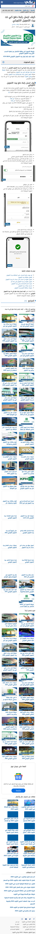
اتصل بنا (17, 924)
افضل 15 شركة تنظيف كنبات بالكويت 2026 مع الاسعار (19, 880)
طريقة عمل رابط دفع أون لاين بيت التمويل (18, 71)
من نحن (17, 922)
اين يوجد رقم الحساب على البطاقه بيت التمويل (19, 275)
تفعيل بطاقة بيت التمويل (25, 277)
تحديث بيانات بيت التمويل (25, 286)
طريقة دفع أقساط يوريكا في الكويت (24, 894)
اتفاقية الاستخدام (14, 929)
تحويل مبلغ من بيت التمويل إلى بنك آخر (21, 281)
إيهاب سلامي (15, 24)
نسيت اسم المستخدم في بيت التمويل (21, 283)
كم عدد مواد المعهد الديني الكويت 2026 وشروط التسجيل (20, 902)
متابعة (18, 790)
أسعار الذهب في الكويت (29, 927)
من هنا (12, 98)
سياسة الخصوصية (14, 927)
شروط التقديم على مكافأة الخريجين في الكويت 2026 (19, 890)
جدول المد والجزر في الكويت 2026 (25, 911)
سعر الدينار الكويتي (30, 929)
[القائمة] (2, 2)
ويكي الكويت (28, 76)
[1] (9, 92)
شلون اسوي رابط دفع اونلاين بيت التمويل (20, 74)
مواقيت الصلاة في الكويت (28, 922)
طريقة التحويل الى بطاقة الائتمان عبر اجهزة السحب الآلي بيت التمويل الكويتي (19, 52)
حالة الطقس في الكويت (29, 924)
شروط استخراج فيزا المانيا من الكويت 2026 (22, 907)
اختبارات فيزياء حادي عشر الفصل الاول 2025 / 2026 (20, 887)
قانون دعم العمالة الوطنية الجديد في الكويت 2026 (20, 883)
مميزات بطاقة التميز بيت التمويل (23, 288)
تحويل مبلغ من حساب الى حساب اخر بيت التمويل (19, 279)
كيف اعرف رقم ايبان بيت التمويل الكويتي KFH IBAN (18, 56)
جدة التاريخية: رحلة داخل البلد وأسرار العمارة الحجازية (19, 897)
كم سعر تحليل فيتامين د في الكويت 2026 (23, 877)
